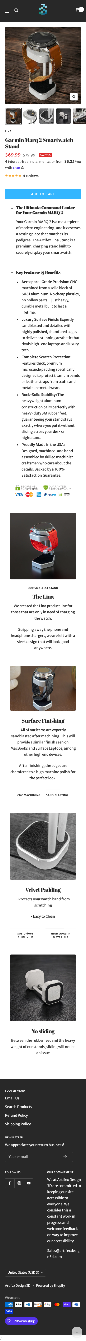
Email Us (12, 1098)
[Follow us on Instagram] (19, 1183)
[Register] (66, 1156)
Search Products (18, 1106)
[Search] (17, 11)
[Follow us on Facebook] (9, 1183)
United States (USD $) (23, 1272)
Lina (8, 131)
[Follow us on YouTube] (28, 1183)
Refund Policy (16, 1115)
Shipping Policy (18, 1124)
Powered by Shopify (50, 1286)
